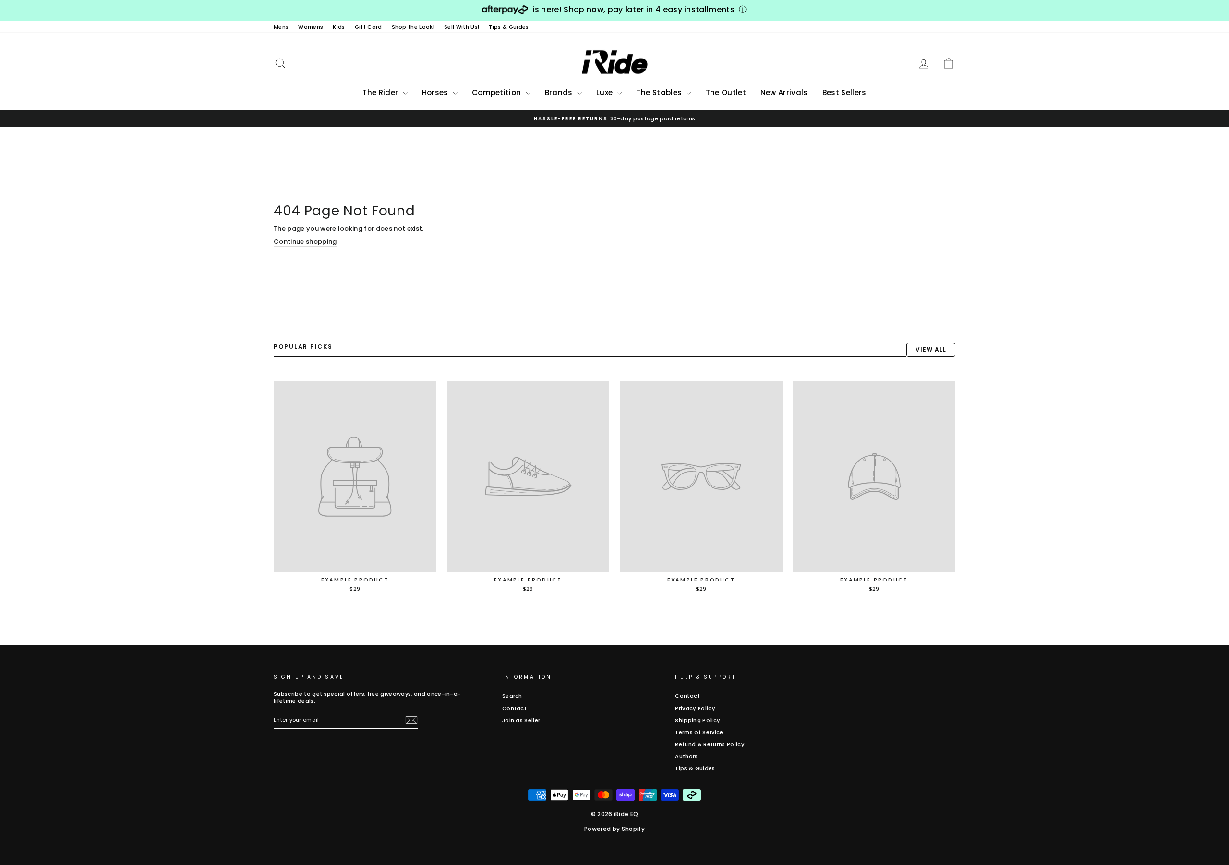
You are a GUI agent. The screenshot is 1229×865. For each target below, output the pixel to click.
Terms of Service (699, 732)
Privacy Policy (695, 708)
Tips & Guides (509, 27)
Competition (497, 92)
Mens (281, 27)
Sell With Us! (461, 27)
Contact (514, 708)
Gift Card (368, 27)
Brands (560, 92)
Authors (686, 756)
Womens (310, 27)
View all (931, 349)
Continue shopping (305, 242)
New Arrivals (784, 92)
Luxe (605, 92)
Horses (436, 92)
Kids (339, 27)
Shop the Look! (413, 27)
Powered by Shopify (614, 829)
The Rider (381, 92)
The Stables (660, 92)
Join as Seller (521, 720)
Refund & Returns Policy (709, 744)
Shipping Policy (697, 720)
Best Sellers (844, 92)
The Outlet (726, 92)
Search (512, 695)
